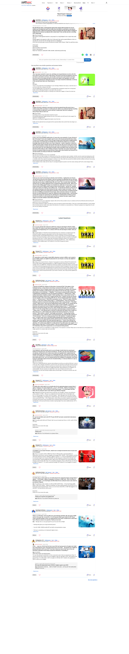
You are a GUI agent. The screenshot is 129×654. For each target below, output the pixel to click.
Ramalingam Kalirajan (40, 510)
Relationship (29, 5)
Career (81, 10)
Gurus (84, 2)
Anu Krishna (38, 19)
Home (43, 2)
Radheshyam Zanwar (40, 280)
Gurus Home (24, 5)
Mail (57, 2)
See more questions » (93, 580)
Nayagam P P (38, 220)
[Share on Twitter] (91, 54)
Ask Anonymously (80, 62)
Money (68, 2)
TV (88, 2)
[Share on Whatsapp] (83, 54)
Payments (49, 2)
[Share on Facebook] (87, 54)
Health (48, 10)
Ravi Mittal (38, 344)
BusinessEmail (77, 2)
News (61, 2)
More (92, 2)
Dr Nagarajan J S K (40, 540)
